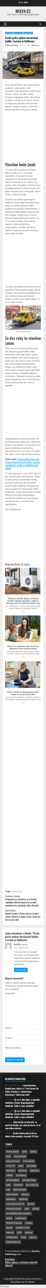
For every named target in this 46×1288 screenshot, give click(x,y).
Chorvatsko (28, 1161)
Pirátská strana (13, 1208)
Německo (10, 1199)
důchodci (10, 1170)
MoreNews (16, 1281)
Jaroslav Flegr (29, 1180)
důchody (23, 1170)
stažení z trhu (22, 1227)
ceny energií (20, 1156)
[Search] (40, 24)
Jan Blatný (21, 1175)
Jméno (9, 1028)
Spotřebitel (28, 33)
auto (24, 1151)
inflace (9, 1175)
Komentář (10, 993)
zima (23, 1237)
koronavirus (32, 1184)
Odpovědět (21, 970)
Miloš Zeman (19, 1189)
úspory (32, 1237)
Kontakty (10, 1259)
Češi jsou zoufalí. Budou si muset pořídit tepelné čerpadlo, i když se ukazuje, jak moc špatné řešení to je (23, 600)
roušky (28, 1223)
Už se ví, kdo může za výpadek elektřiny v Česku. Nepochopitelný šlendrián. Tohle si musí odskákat (22, 1102)
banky (33, 1151)
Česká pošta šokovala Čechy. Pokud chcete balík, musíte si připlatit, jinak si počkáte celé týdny (22, 464)
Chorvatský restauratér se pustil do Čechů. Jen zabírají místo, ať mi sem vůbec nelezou (23, 1125)
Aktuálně (9, 33)
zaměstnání (12, 1237)
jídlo (8, 1184)
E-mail (9, 1037)
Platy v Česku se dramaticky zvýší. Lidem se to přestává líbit (23, 693)
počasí (36, 1208)
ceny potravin (12, 1161)
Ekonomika (18, 33)
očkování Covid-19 (15, 1203)
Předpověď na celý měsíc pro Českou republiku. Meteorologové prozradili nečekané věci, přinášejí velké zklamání (22, 901)
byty (8, 1156)
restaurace (20, 1218)
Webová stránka (13, 1047)
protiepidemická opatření (18, 1213)
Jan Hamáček (12, 1180)
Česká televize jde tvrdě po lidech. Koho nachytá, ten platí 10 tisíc (22, 1135)
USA (19, 1232)
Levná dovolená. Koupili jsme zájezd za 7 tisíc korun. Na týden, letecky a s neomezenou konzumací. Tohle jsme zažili (22, 1090)
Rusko (9, 1227)
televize (10, 1232)
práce (9, 1218)
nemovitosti (12, 1194)
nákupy (25, 1194)
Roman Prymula (14, 1223)
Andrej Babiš (12, 1151)
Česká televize (13, 1242)
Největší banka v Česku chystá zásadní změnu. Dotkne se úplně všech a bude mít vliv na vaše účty (23, 915)
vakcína (28, 1232)
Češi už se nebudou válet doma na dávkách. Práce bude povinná (23, 647)
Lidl (8, 1189)
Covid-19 (10, 1165)
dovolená (31, 1165)
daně (20, 1165)
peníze (31, 1203)
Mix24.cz (23, 11)
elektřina (34, 1170)
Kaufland (18, 1184)
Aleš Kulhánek (12, 45)
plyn (27, 1208)
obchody (23, 1199)
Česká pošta (17, 891)
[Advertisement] (23, 136)
